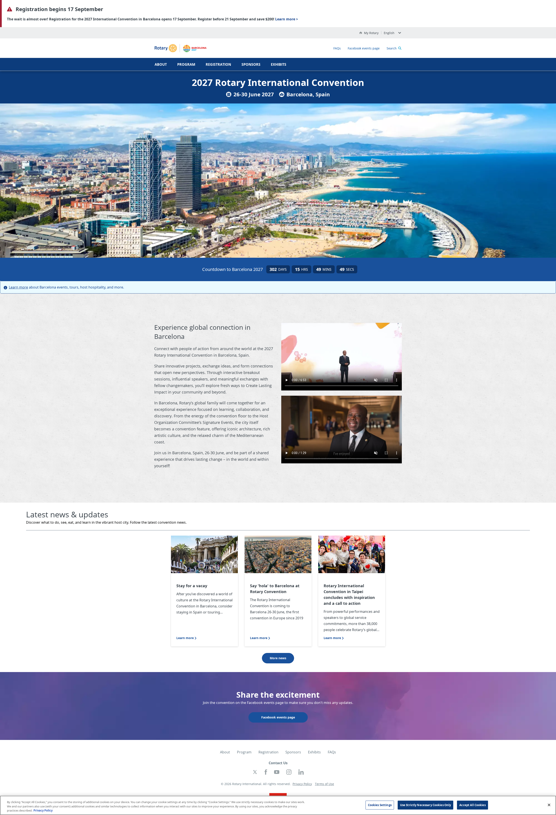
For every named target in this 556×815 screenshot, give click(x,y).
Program (186, 64)
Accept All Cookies (472, 805)
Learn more (18, 287)
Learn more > (286, 19)
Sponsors (251, 64)
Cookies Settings (380, 805)
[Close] (549, 805)
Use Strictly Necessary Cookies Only (425, 805)
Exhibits (278, 64)
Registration (218, 64)
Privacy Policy (43, 810)
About (161, 64)
